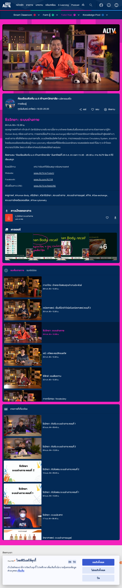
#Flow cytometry (39, 200)
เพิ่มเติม (20, 570)
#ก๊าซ (88, 195)
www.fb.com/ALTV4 (43, 179)
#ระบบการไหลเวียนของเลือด (17, 200)
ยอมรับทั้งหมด (98, 562)
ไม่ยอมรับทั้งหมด (98, 570)
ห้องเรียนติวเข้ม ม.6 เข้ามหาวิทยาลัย (38, 98)
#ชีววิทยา (34, 195)
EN (70, 561)
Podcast (75, 5)
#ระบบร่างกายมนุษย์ (76, 195)
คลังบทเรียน (50, 5)
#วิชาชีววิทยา (45, 195)
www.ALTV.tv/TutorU (44, 173)
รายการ (29, 5)
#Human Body (22, 195)
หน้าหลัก (20, 5)
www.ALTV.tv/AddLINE (45, 186)
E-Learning (63, 5)
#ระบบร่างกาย (59, 195)
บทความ (39, 5)
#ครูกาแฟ (9, 195)
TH (74, 561)
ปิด (98, 578)
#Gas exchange (99, 195)
